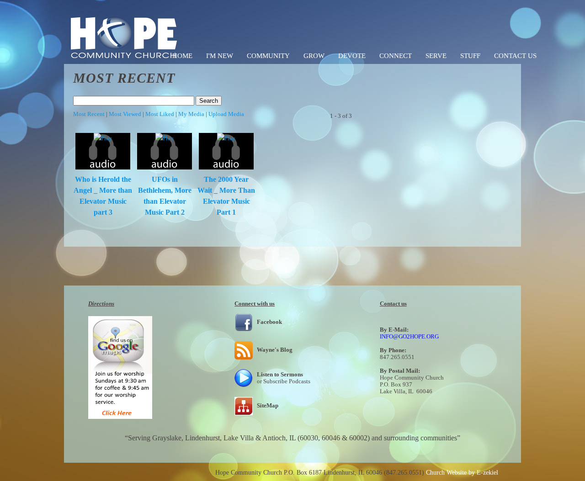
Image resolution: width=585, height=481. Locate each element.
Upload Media (226, 114)
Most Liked (159, 114)
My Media (191, 114)
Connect (395, 55)
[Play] (103, 138)
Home (182, 55)
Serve (436, 55)
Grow (313, 55)
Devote (352, 55)
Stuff (470, 55)
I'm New (219, 55)
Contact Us (515, 55)
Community (268, 55)
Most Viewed (125, 114)
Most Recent (89, 114)
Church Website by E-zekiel (462, 472)
